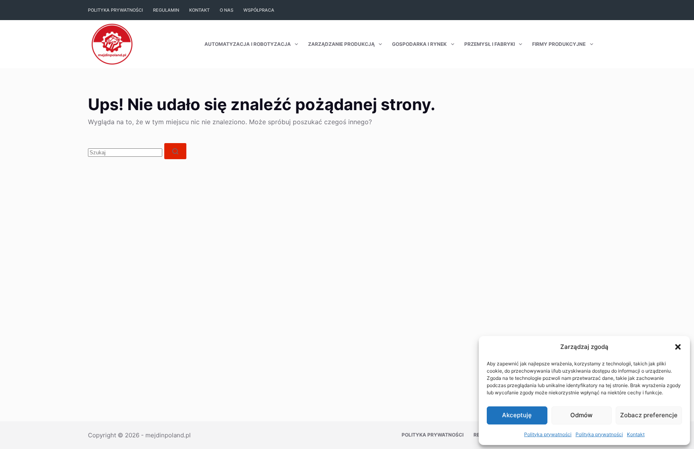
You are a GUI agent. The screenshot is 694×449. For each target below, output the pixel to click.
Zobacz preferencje (649, 415)
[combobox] (125, 152)
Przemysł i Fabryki (489, 44)
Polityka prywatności (548, 434)
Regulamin (166, 10)
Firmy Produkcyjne (559, 44)
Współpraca (258, 10)
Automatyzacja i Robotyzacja (247, 44)
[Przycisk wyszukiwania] (175, 151)
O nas (226, 10)
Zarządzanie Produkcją (341, 44)
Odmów (581, 415)
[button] (678, 347)
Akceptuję (517, 415)
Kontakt (636, 434)
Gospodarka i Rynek (419, 44)
